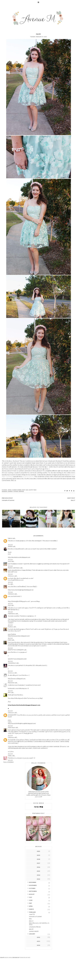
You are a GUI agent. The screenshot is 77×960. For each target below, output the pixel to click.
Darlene (10, 627)
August (31, 894)
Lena (9, 561)
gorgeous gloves (28, 476)
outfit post (32, 489)
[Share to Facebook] (65, 491)
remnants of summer (35, 916)
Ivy (9, 584)
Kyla (9, 605)
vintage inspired (18, 491)
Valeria (10, 538)
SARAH (10, 546)
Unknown (11, 576)
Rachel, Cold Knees (14, 568)
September (33, 891)
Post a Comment (8, 762)
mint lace (25, 489)
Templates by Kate (25, 957)
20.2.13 (10, 625)
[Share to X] (67, 491)
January (32, 934)
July (30, 897)
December (32, 882)
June (30, 900)
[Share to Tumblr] (71, 491)
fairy (30, 918)
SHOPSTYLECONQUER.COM (17, 659)
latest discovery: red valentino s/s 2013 (39, 923)
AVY (9, 692)
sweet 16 (32, 914)
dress (10, 489)
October (32, 888)
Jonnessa (11, 673)
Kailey (10, 755)
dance (5, 489)
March (31, 909)
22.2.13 (10, 760)
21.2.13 (10, 691)
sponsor (4, 491)
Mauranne (11, 682)
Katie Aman (11, 727)
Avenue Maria (8, 957)
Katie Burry (11, 613)
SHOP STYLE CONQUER (15, 650)
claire (9, 640)
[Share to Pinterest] (69, 491)
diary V (31, 921)
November (33, 885)
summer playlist (34, 931)
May (30, 903)
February (32, 912)
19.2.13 (10, 545)
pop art (31, 929)
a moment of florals (35, 927)
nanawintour (12, 663)
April (31, 906)
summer (10, 491)
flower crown (16, 489)
